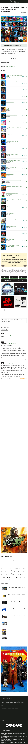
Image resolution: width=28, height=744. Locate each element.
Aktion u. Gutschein (8, 309)
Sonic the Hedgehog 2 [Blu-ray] (12, 154)
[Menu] (1, 1)
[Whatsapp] (20, 725)
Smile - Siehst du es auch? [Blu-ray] (13, 233)
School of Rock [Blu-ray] (11, 219)
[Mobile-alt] (14, 725)
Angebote (2, 309)
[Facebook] (7, 725)
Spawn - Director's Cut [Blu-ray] (12, 88)
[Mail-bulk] (17, 725)
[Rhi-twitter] (10, 725)
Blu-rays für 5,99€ (11, 66)
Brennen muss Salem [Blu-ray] (12, 141)
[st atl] (7, 283)
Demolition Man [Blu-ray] (11, 226)
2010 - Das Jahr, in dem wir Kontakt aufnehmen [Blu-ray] (13, 246)
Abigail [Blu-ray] (9, 206)
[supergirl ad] (14, 647)
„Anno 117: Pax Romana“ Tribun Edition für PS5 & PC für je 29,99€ (13, 569)
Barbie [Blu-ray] (9, 121)
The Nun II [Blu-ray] (10, 102)
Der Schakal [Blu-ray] (10, 134)
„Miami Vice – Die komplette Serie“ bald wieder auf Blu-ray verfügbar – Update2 (13, 572)
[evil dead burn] (7, 296)
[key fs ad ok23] (20, 283)
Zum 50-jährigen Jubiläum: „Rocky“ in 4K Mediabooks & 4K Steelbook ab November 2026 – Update (13, 560)
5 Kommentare (24, 12)
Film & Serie (6, 5)
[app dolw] (20, 296)
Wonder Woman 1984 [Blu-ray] (12, 147)
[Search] (26, 1)
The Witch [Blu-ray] (10, 213)
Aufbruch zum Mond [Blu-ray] (12, 115)
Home (2, 5)
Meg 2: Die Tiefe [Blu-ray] (11, 167)
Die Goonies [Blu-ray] (10, 239)
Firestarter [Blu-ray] (10, 174)
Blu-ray (10, 5)
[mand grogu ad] (14, 528)
